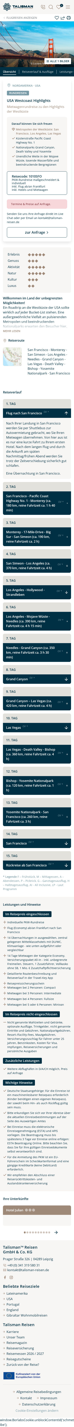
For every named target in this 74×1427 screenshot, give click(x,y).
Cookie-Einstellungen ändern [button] (37, 1410)
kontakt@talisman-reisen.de (28, 1270)
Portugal (13, 1304)
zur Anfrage (35, 232)
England (13, 1310)
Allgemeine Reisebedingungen (38, 1392)
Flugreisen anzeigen (22, 18)
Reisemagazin (17, 1343)
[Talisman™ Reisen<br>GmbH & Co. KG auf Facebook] (5, 1277)
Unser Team (16, 1337)
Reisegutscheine (19, 1359)
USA (10, 1299)
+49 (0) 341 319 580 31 (23, 1265)
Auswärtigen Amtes (33, 1121)
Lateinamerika (17, 1293)
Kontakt (26, 1398)
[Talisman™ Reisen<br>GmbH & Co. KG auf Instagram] (11, 1277)
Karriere (13, 1332)
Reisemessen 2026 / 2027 (25, 1354)
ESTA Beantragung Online (24, 1143)
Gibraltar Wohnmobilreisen (27, 1315)
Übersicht (9, 72)
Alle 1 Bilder (59, 61)
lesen (11, 331)
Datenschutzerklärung (38, 1404)
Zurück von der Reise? (23, 1364)
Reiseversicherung (20, 1348)
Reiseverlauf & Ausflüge (37, 72)
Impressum (48, 1398)
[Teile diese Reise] (62, 17)
